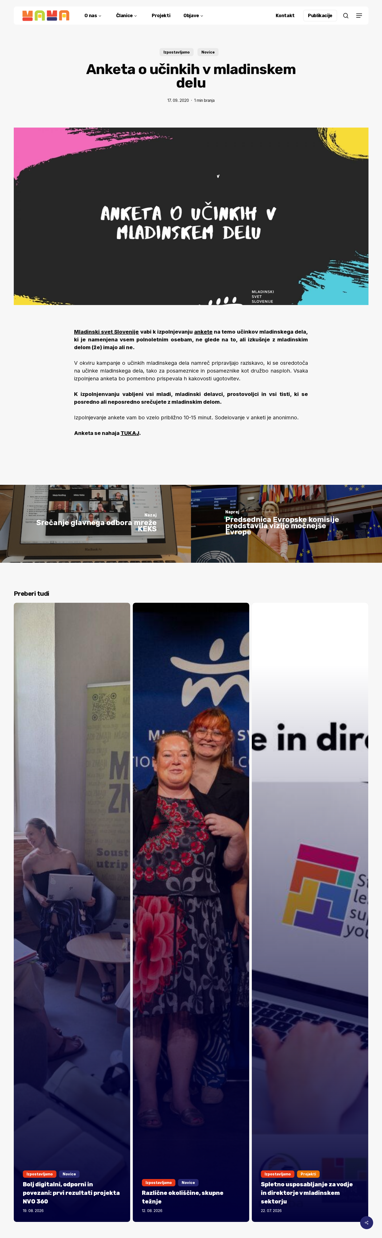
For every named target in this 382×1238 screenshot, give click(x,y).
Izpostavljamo (176, 52)
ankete (203, 332)
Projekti (308, 1174)
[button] (359, 15)
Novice (208, 52)
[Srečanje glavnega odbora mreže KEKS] (95, 524)
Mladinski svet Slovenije (106, 332)
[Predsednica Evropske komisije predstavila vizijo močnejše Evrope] (286, 524)
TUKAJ (130, 433)
